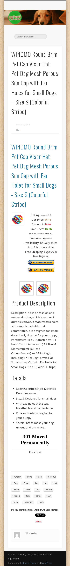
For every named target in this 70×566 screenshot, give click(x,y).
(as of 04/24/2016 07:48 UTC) (40, 234)
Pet (38, 489)
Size (28, 496)
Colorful (52, 476)
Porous (49, 489)
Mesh (28, 489)
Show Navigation (54, 29)
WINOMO (29, 502)
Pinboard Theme (28, 562)
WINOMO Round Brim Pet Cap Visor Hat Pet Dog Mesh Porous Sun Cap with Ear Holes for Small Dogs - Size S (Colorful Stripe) (34, 175)
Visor (16, 502)
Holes (16, 489)
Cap (40, 476)
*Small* (17, 476)
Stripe (39, 496)
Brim (29, 476)
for (46, 483)
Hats (18, 130)
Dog (16, 483)
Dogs (26, 483)
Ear (36, 483)
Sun (49, 496)
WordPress (46, 562)
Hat (55, 483)
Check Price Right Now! (41, 238)
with (42, 502)
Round (17, 496)
